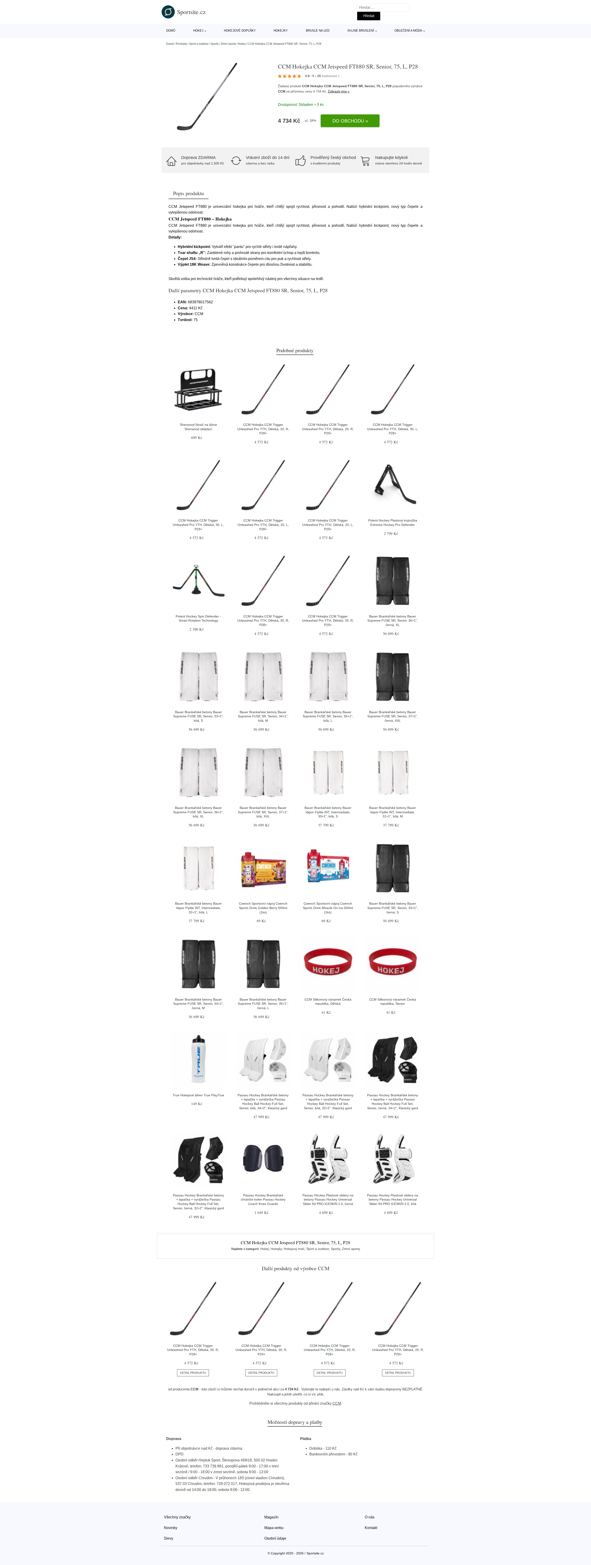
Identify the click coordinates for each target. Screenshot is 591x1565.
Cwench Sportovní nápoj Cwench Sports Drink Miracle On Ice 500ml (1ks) (328, 908)
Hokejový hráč (294, 1249)
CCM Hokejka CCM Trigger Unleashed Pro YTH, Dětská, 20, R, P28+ (263, 429)
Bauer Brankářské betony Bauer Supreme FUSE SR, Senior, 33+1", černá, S (392, 908)
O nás (369, 1517)
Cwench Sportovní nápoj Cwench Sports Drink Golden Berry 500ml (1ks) (263, 908)
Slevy (168, 1538)
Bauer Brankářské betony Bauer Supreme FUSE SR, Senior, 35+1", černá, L (263, 1004)
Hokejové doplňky (240, 30)
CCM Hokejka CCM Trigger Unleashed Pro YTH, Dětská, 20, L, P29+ (327, 525)
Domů (170, 30)
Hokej (198, 30)
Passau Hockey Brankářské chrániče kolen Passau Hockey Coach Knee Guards (263, 1199)
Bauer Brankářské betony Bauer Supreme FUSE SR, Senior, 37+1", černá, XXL (392, 716)
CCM (281, 91)
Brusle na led (317, 30)
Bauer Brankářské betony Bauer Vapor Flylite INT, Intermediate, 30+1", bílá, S (328, 812)
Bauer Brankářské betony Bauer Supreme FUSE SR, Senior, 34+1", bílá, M (263, 716)
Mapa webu (273, 1528)
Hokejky (281, 30)
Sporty (215, 43)
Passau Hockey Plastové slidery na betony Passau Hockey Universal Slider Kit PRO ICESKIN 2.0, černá (327, 1199)
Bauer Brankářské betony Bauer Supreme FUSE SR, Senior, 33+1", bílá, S (198, 716)
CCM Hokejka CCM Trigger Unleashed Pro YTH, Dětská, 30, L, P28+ (392, 429)
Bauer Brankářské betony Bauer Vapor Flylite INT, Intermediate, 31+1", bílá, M (392, 812)
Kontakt (371, 1528)
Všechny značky (177, 1517)
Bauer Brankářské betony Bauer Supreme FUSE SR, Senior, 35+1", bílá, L (328, 716)
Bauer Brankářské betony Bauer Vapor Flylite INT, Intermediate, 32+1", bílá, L (198, 908)
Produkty (181, 43)
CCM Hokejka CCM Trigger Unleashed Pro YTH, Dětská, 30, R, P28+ (263, 620)
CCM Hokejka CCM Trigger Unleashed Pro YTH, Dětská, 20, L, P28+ (263, 525)
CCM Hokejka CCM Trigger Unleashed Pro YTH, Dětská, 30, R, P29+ (328, 620)
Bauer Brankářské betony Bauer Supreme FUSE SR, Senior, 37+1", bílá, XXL (263, 812)
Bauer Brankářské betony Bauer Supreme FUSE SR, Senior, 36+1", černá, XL (392, 620)
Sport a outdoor (198, 43)
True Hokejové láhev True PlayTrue (198, 1095)
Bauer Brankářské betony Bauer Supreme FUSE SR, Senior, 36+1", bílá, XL (198, 812)
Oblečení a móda (408, 30)
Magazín (271, 1517)
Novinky (170, 1528)
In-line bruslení (360, 30)
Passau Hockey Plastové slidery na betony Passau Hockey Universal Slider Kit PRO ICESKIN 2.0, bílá (392, 1199)
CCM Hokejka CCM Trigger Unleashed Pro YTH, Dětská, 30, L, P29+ (198, 525)
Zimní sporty (228, 43)
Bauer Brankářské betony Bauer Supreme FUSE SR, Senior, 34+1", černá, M (198, 1004)
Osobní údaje (275, 1538)
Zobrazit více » (339, 91)
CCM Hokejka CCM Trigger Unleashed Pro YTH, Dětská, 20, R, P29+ (328, 429)
